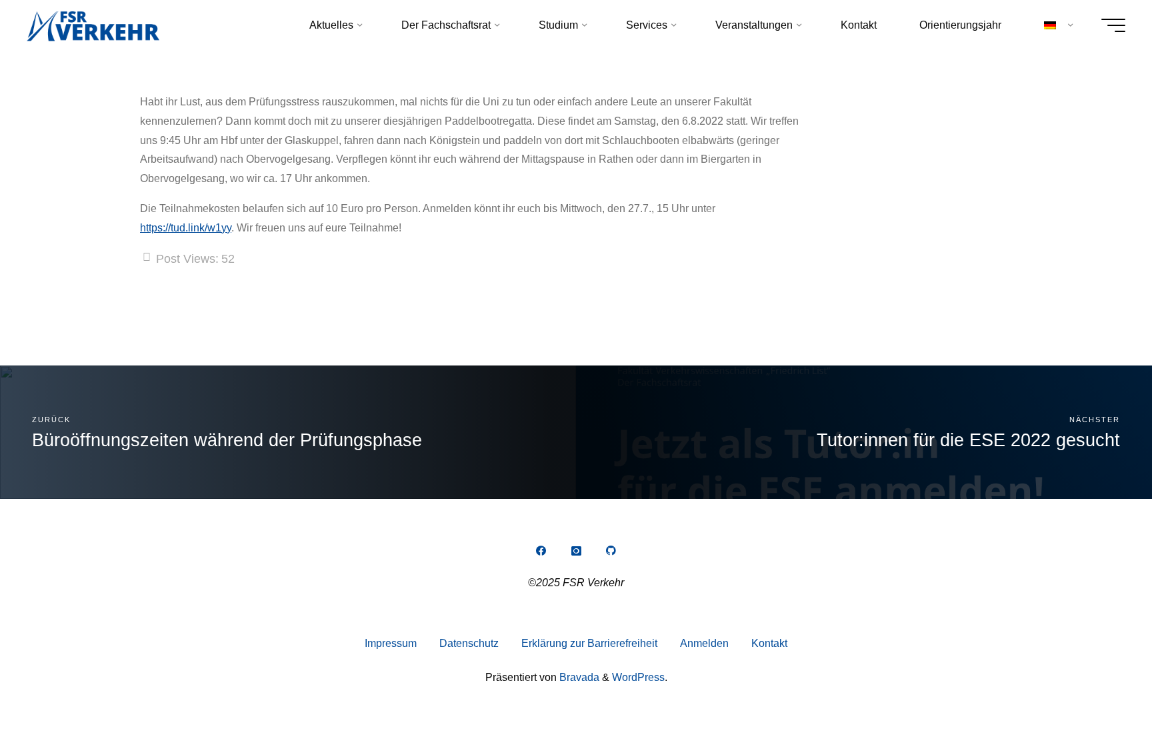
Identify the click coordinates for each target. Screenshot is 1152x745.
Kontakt (769, 643)
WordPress (638, 677)
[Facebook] (540, 551)
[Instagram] (576, 551)
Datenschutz (469, 643)
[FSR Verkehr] (93, 25)
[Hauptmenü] (1113, 25)
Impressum (391, 643)
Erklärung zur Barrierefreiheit (589, 643)
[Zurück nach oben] (1100, 693)
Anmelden (704, 643)
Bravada (578, 677)
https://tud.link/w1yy (185, 227)
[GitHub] (611, 551)
